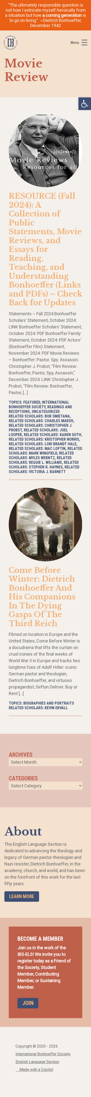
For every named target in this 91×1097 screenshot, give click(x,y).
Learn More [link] (21, 896)
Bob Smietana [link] (57, 416)
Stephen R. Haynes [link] (46, 467)
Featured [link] (31, 402)
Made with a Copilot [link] (35, 1069)
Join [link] (27, 1003)
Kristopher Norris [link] (62, 439)
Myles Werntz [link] (42, 458)
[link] (84, 103)
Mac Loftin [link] (55, 448)
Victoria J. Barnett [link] (47, 471)
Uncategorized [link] (46, 411)
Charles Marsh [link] (59, 420)
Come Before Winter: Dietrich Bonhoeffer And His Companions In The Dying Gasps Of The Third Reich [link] (42, 597)
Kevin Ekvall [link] (56, 708)
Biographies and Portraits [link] (48, 703)
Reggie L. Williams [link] (45, 462)
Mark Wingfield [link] (43, 453)
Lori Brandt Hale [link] (60, 444)
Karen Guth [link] (70, 434)
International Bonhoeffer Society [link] (39, 404)
